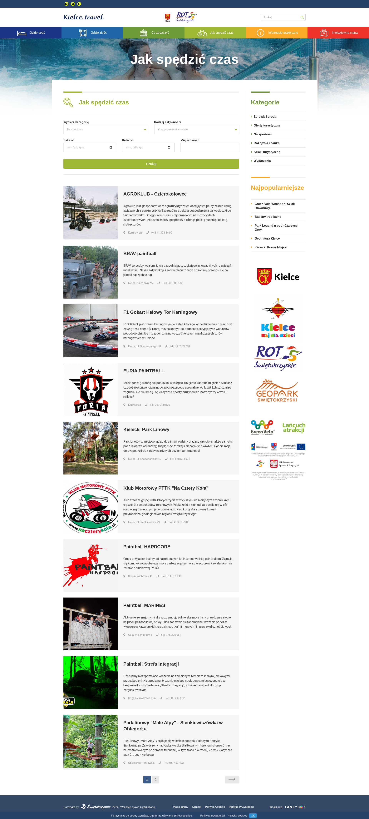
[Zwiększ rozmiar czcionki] (66, 4)
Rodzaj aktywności (167, 122)
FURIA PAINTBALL (143, 370)
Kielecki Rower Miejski (271, 247)
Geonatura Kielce (267, 238)
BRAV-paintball (139, 253)
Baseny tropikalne (268, 216)
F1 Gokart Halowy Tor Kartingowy (160, 312)
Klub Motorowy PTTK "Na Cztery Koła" (165, 488)
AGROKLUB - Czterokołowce (155, 193)
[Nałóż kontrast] (79, 4)
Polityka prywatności (212, 815)
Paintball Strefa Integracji (151, 664)
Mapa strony (180, 806)
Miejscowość (189, 140)
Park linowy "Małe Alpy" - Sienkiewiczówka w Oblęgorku (173, 725)
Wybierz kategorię (76, 122)
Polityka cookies (237, 815)
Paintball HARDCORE (146, 546)
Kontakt (196, 806)
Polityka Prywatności (241, 806)
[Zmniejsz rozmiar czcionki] (73, 4)
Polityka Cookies (215, 806)
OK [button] (253, 815)
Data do (127, 140)
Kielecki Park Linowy (146, 429)
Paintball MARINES (144, 605)
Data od (69, 140)
